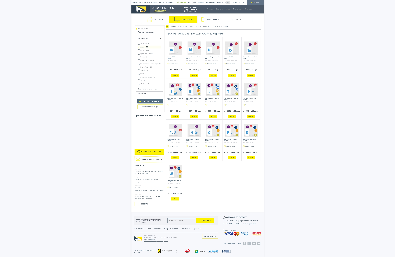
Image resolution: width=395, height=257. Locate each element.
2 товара (183, 2)
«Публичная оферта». (150, 239)
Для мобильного (213, 19)
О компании (138, 229)
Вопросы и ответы (171, 229)
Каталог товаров (144, 29)
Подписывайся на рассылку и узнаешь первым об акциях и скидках (151, 220)
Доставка (219, 9)
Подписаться (205, 220)
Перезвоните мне (160, 10)
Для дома (158, 19)
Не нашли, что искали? (151, 151)
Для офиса (186, 19)
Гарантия (157, 229)
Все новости (143, 204)
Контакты (248, 9)
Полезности (237, 9)
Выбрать (175, 75)
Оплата (210, 9)
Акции (228, 9)
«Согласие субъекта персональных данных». (156, 241)
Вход (201, 2)
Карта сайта (197, 229)
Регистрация (210, 2)
